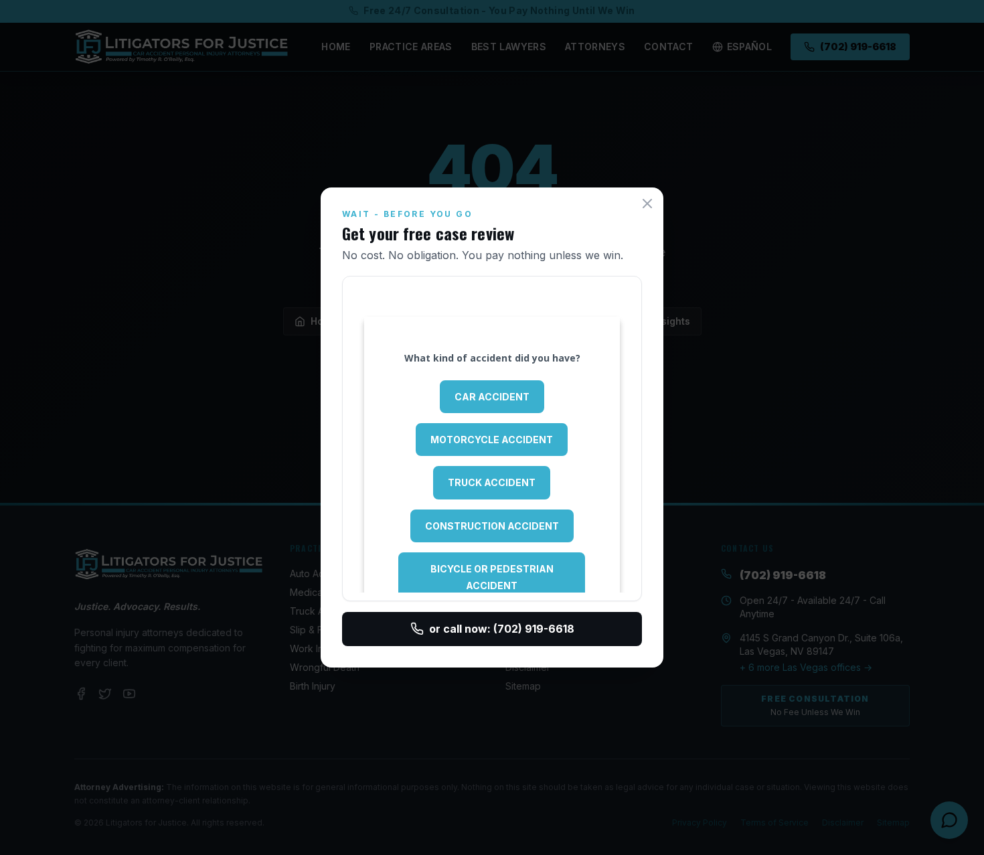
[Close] (647, 204)
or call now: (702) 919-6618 (501, 628)
